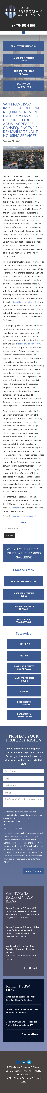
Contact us (16, 507)
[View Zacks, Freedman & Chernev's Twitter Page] (29, 1062)
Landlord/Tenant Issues (24, 679)
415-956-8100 (25, 25)
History (24, 655)
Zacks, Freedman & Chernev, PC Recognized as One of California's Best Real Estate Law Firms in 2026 (23, 911)
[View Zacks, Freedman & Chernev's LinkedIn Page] (23, 1062)
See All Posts (32, 968)
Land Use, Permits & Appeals (24, 72)
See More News (31, 1034)
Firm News (24, 643)
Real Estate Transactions (23, 85)
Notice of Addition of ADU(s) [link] (30, 343)
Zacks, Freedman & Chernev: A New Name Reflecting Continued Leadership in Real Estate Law (23, 930)
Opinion (24, 691)
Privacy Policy (29, 1070)
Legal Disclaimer (13, 1070)
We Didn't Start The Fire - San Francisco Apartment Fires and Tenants (20, 949)
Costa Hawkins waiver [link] (23, 302)
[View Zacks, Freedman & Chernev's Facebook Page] (17, 1062)
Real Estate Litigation (23, 46)
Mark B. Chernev (14, 955)
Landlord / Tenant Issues (23, 59)
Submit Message (33, 870)
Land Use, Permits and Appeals (24, 516)
